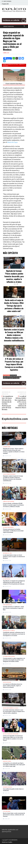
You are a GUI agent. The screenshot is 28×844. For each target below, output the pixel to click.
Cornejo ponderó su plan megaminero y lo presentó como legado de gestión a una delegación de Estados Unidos (14, 660)
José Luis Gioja (17, 376)
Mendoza (5, 378)
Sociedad (16, 378)
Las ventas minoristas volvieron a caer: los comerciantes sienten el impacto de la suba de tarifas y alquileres (13, 711)
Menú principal (9, 26)
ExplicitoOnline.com (15, 418)
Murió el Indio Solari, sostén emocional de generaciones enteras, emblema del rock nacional (14, 815)
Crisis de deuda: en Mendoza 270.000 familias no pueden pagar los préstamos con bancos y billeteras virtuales (13, 505)
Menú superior (7, 1)
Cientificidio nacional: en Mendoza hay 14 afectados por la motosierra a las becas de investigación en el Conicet (14, 634)
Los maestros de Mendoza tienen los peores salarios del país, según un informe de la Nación (12, 685)
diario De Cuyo (12, 142)
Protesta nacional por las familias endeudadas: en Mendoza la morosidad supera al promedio (13, 531)
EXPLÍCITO (14, 840)
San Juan (11, 378)
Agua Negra (13, 375)
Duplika (10, 842)
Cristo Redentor (7, 376)
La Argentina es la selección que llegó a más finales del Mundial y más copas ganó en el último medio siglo (14, 764)
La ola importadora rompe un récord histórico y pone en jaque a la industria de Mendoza (14, 556)
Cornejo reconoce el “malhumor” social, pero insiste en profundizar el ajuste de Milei (13, 608)
